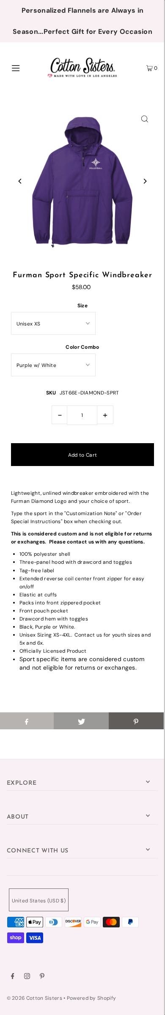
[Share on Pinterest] (136, 720)
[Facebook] (12, 977)
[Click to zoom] (144, 118)
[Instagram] (27, 977)
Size (82, 305)
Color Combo (82, 347)
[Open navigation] (26, 67)
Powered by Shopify (91, 998)
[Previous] (20, 181)
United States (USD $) (39, 900)
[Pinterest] (42, 977)
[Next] (144, 181)
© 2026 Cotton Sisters (34, 998)
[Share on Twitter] (81, 720)
